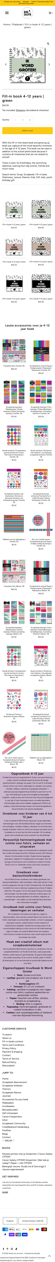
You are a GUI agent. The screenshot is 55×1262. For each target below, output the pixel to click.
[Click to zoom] (48, 43)
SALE (5, 1120)
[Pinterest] (7, 1249)
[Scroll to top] (49, 1256)
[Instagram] (11, 1249)
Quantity (5, 120)
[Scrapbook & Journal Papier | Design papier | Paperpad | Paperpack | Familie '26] (41, 351)
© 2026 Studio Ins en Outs (12, 1253)
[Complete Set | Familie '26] (14, 351)
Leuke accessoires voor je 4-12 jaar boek (27, 327)
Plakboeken (8, 1102)
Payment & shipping (12, 1051)
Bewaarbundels (10, 1109)
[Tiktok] (16, 1249)
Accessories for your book (15, 1099)
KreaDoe (6, 1130)
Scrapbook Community (14, 1123)
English (10, 1221)
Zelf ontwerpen (10, 1113)
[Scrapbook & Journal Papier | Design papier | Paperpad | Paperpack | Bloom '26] (41, 571)
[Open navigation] (7, 12)
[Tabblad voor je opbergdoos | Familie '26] (14, 524)
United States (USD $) (32, 1221)
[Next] (49, 64)
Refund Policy (9, 1062)
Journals (6, 1096)
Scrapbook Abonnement (14, 1082)
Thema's (6, 1089)
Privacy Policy (9, 1048)
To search (7, 1034)
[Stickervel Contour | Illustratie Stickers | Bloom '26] (14, 699)
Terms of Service (10, 1058)
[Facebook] (3, 1249)
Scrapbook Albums (11, 1092)
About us (6, 1038)
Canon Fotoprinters (12, 1116)
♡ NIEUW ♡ (8, 1140)
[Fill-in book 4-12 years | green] (14, 209)
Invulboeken (8, 1106)
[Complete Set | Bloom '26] (14, 571)
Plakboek (17, 24)
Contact (6, 1055)
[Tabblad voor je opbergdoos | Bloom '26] (41, 743)
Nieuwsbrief (8, 1065)
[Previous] (6, 64)
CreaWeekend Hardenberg (15, 1127)
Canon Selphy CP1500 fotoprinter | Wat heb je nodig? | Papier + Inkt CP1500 (25, 1161)
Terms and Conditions (13, 1045)
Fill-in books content (12, 1041)
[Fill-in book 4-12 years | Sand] (14, 246)
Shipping (20, 110)
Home (6, 24)
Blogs (5, 1133)
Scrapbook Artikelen (12, 1085)
